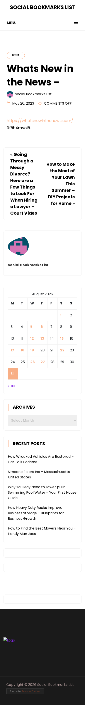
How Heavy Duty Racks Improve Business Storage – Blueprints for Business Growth (36, 513)
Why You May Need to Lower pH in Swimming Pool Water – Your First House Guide (42, 492)
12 (32, 338)
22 (62, 350)
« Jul (11, 386)
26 (32, 361)
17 (12, 350)
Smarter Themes (31, 691)
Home (15, 55)
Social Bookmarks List (42, 7)
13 (42, 338)
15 (62, 338)
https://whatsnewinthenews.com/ (40, 120)
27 (43, 361)
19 (32, 350)
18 (22, 350)
